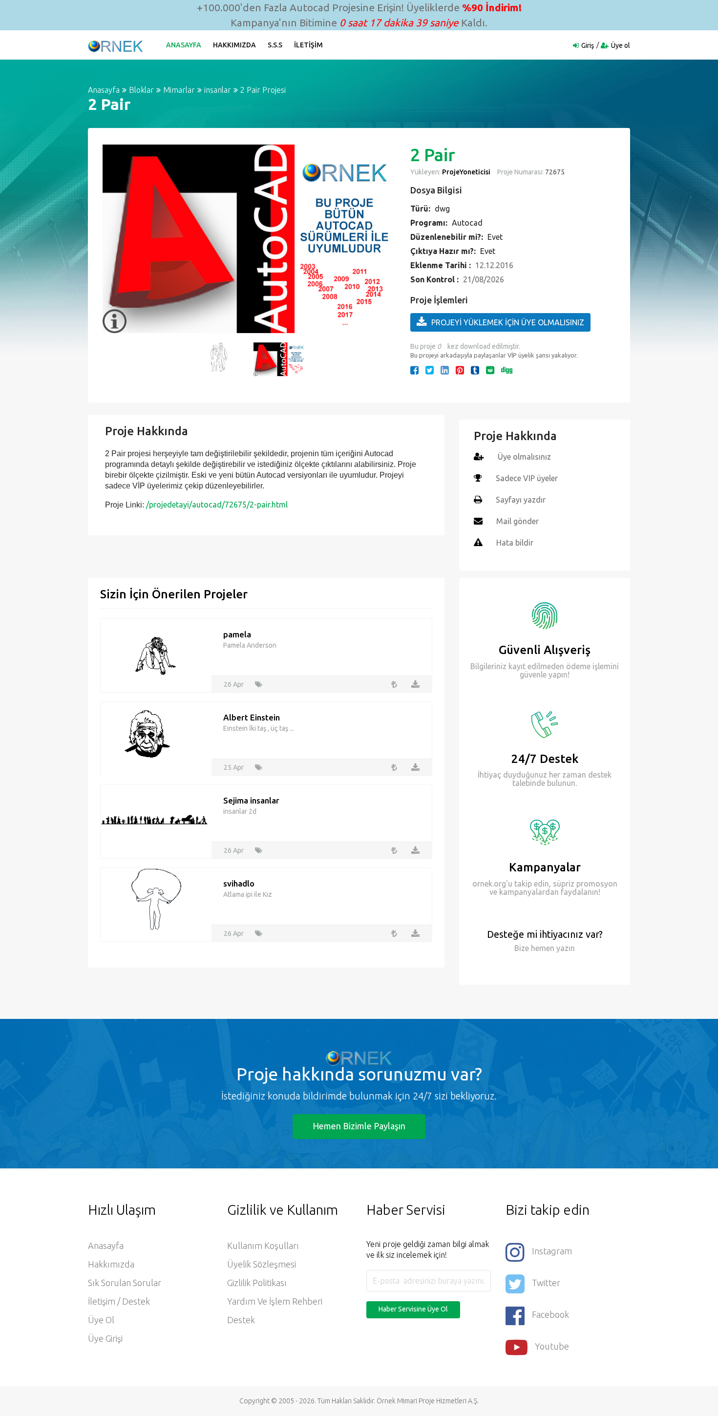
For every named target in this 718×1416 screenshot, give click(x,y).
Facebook (550, 1314)
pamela (237, 634)
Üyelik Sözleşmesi (261, 1264)
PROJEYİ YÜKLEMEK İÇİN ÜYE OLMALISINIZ (507, 322)
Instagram (552, 1251)
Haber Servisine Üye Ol (413, 1309)
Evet (495, 236)
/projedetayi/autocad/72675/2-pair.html (217, 504)
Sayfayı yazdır (521, 499)
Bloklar (141, 89)
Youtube (552, 1346)
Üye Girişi (105, 1338)
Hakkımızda (234, 45)
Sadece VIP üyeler (527, 478)
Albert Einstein (251, 717)
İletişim (308, 45)
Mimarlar (179, 89)
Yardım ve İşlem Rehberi (274, 1301)
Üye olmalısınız (524, 456)
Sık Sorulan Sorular (124, 1283)
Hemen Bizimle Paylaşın (359, 1126)
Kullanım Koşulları (263, 1245)
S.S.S (275, 45)
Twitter (546, 1283)
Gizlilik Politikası (257, 1283)
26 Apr (234, 684)
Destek (241, 1320)
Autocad (467, 222)
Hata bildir (514, 542)
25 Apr (234, 767)
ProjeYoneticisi (466, 172)
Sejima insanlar (251, 800)
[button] (115, 239)
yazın (564, 948)
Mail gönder (517, 521)
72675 (554, 172)
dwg (442, 208)
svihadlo (238, 883)
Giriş (587, 45)
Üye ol (620, 45)
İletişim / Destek (119, 1301)
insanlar (217, 89)
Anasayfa (183, 45)
